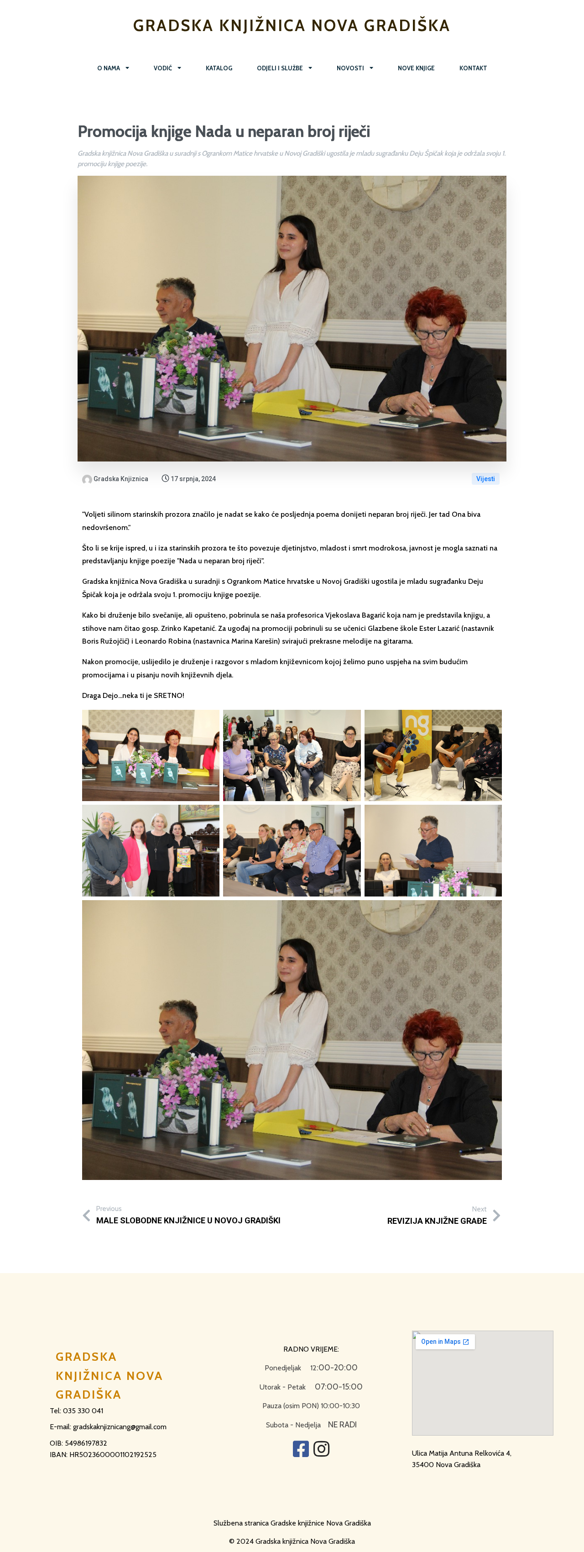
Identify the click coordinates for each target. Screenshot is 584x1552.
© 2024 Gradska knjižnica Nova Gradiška (292, 1541)
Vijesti (485, 478)
